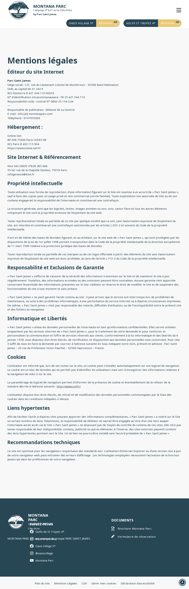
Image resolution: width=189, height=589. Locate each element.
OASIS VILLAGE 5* (81, 23)
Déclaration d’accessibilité (137, 583)
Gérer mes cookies (103, 583)
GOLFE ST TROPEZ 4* (140, 23)
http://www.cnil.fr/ (69, 386)
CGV (84, 583)
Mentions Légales (65, 583)
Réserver (105, 23)
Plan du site (42, 583)
